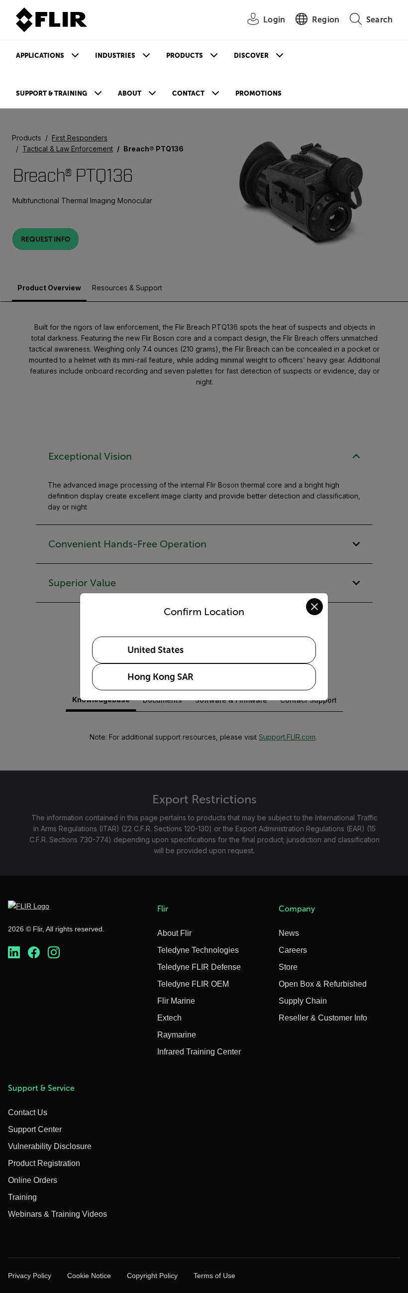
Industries (115, 55)
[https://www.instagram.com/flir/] (54, 952)
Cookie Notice (89, 1276)
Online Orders (32, 1180)
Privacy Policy (29, 1276)
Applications (40, 55)
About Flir (174, 933)
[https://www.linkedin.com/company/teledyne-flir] (14, 952)
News (289, 933)
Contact (188, 93)
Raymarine (176, 1035)
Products (184, 55)
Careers (293, 950)
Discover (251, 55)
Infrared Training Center (199, 1051)
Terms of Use (214, 1276)
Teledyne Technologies (198, 950)
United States (155, 650)
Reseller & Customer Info (323, 1018)
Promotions (258, 93)
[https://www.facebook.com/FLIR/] (34, 952)
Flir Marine (176, 1001)
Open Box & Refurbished (323, 984)
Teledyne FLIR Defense (199, 967)
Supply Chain (303, 1001)
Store (288, 967)
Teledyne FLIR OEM (193, 984)
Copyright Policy (152, 1276)
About (129, 93)
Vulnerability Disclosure (50, 1146)
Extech (169, 1018)
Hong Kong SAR (160, 677)
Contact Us (27, 1112)
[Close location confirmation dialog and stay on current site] (314, 606)
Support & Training (51, 93)
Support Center (35, 1129)
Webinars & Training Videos (57, 1214)
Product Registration (44, 1163)
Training (22, 1197)
